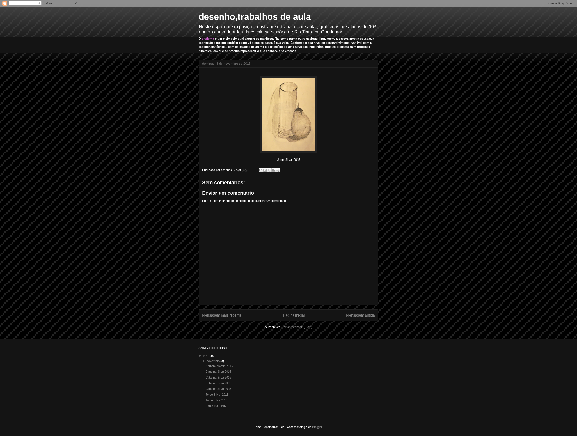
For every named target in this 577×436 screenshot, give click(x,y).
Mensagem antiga (360, 315)
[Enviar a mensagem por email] (261, 170)
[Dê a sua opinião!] (265, 170)
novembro (213, 361)
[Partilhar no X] (269, 170)
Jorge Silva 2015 (217, 394)
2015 (206, 356)
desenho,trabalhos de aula (255, 17)
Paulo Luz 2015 (216, 406)
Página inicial (294, 315)
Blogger (317, 427)
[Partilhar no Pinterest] (278, 170)
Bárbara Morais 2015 (219, 366)
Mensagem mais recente (221, 315)
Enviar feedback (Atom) (297, 327)
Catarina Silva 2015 (218, 371)
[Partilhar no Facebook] (273, 170)
